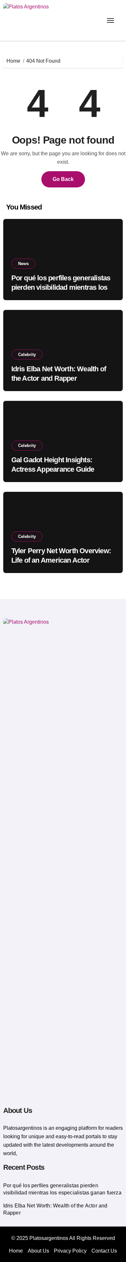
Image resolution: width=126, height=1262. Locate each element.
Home (16, 1251)
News (23, 263)
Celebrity (27, 354)
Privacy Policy (70, 1251)
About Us (38, 1251)
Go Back (63, 179)
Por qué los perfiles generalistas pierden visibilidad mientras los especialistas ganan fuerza (60, 287)
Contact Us (104, 1251)
